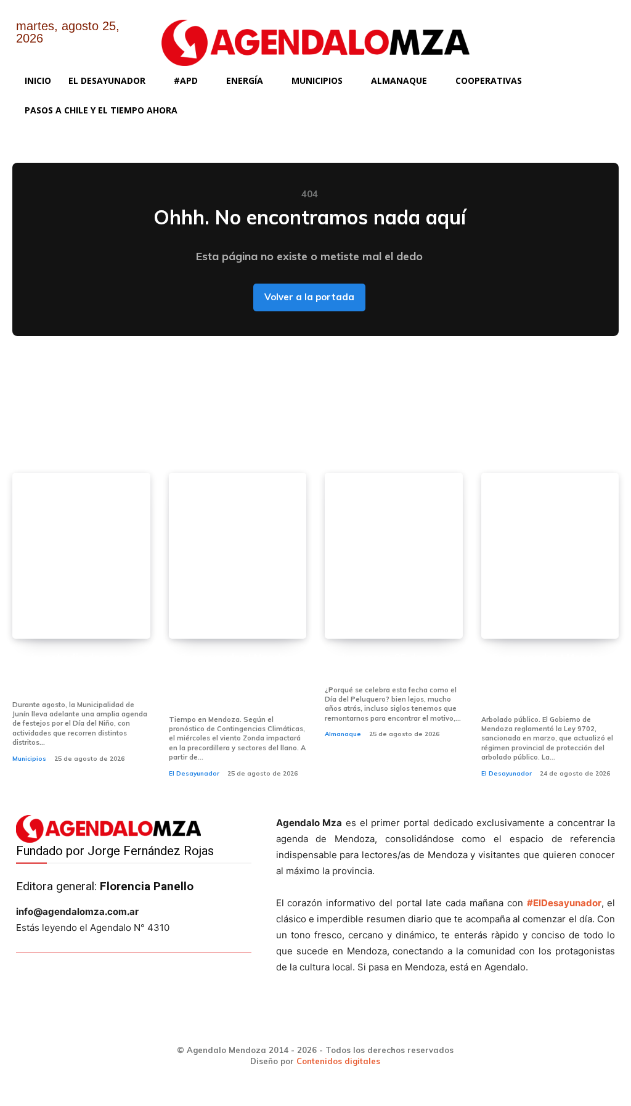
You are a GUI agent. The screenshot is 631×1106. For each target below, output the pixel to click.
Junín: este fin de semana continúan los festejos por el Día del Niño (78, 673)
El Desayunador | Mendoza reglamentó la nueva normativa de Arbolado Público (546, 680)
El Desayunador (194, 773)
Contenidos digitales (338, 1061)
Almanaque (343, 734)
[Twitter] (565, 35)
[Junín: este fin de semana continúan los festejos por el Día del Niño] (81, 555)
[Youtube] (596, 35)
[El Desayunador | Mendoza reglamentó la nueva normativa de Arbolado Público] (550, 555)
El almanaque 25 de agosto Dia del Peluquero (392, 665)
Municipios (29, 759)
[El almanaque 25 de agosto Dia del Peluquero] (394, 555)
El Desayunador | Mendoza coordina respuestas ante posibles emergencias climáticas (233, 680)
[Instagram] (533, 35)
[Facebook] (502, 35)
